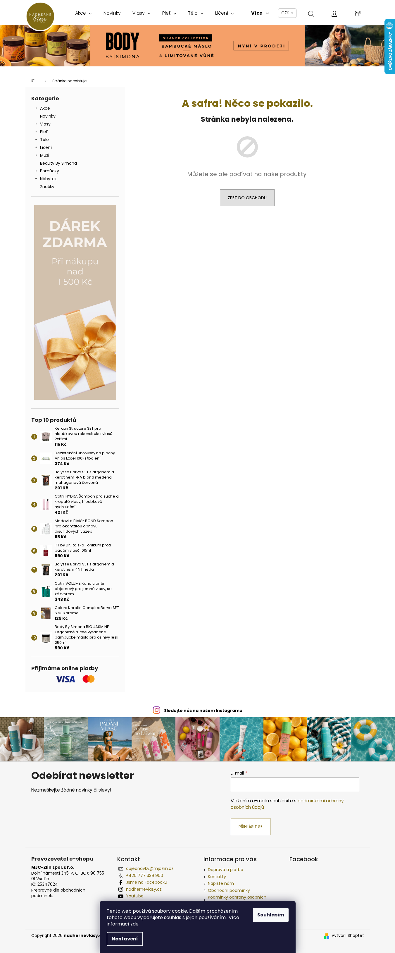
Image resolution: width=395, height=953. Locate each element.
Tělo (44, 139)
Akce (45, 108)
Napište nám (221, 883)
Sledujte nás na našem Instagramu (203, 710)
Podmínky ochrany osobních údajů (237, 900)
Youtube (135, 896)
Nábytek (48, 179)
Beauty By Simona (58, 163)
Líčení (46, 147)
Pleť (44, 132)
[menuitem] (83, 13)
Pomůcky (49, 171)
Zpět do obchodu (247, 198)
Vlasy (45, 124)
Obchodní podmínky (229, 890)
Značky (47, 187)
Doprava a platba (225, 870)
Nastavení (125, 938)
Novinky (48, 116)
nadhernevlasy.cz (144, 889)
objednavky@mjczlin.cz (149, 868)
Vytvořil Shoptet (348, 935)
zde (134, 924)
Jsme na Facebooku (146, 882)
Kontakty (217, 877)
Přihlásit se (251, 827)
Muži (44, 155)
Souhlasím (270, 914)
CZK (285, 13)
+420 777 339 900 (144, 875)
